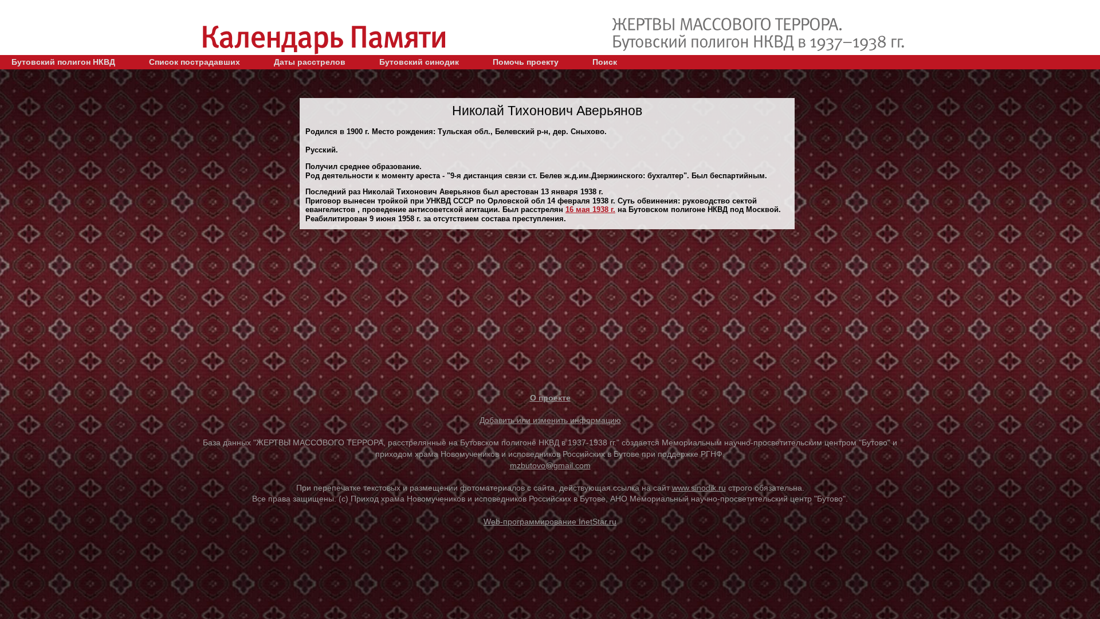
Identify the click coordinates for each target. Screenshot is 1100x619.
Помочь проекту (526, 61)
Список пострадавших (194, 61)
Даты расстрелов (309, 61)
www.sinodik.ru (699, 487)
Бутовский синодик (419, 61)
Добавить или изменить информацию (550, 420)
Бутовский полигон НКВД (63, 61)
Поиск (604, 61)
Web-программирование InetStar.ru (550, 521)
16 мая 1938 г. (590, 209)
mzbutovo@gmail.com (550, 465)
